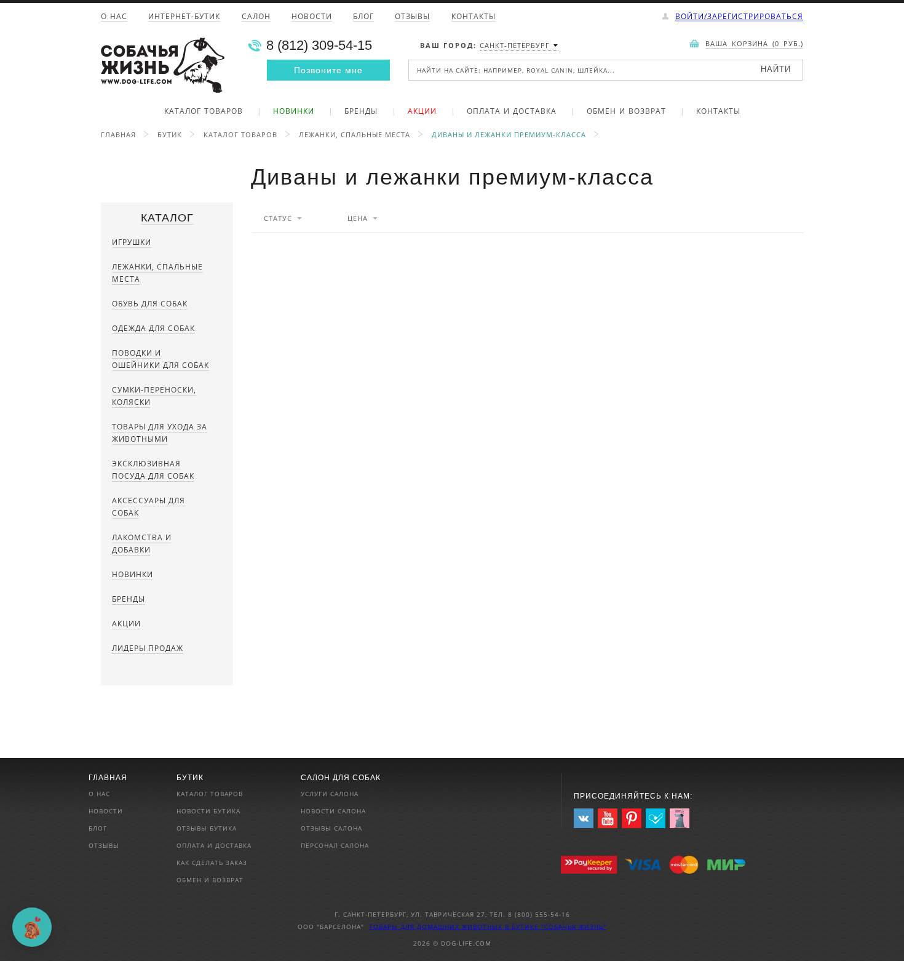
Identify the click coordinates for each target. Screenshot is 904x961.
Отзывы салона (331, 828)
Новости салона (333, 811)
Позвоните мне (328, 70)
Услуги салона (330, 793)
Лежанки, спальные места (354, 134)
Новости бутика (208, 811)
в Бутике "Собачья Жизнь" (555, 926)
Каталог (167, 218)
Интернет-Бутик (184, 17)
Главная (118, 134)
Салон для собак (341, 777)
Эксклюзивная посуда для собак (153, 469)
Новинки (293, 112)
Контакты (473, 17)
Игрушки (131, 242)
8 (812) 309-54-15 (319, 45)
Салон (256, 17)
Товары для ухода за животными (159, 432)
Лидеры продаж (147, 648)
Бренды (361, 112)
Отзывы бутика (206, 828)
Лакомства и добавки (142, 543)
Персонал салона (335, 845)
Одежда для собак (153, 328)
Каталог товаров (203, 112)
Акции (422, 112)
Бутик (169, 134)
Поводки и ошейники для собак (160, 359)
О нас (114, 17)
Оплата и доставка (512, 112)
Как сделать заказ (211, 862)
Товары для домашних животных (437, 926)
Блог (363, 17)
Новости (311, 17)
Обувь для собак (150, 303)
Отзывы (412, 17)
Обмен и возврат (626, 112)
